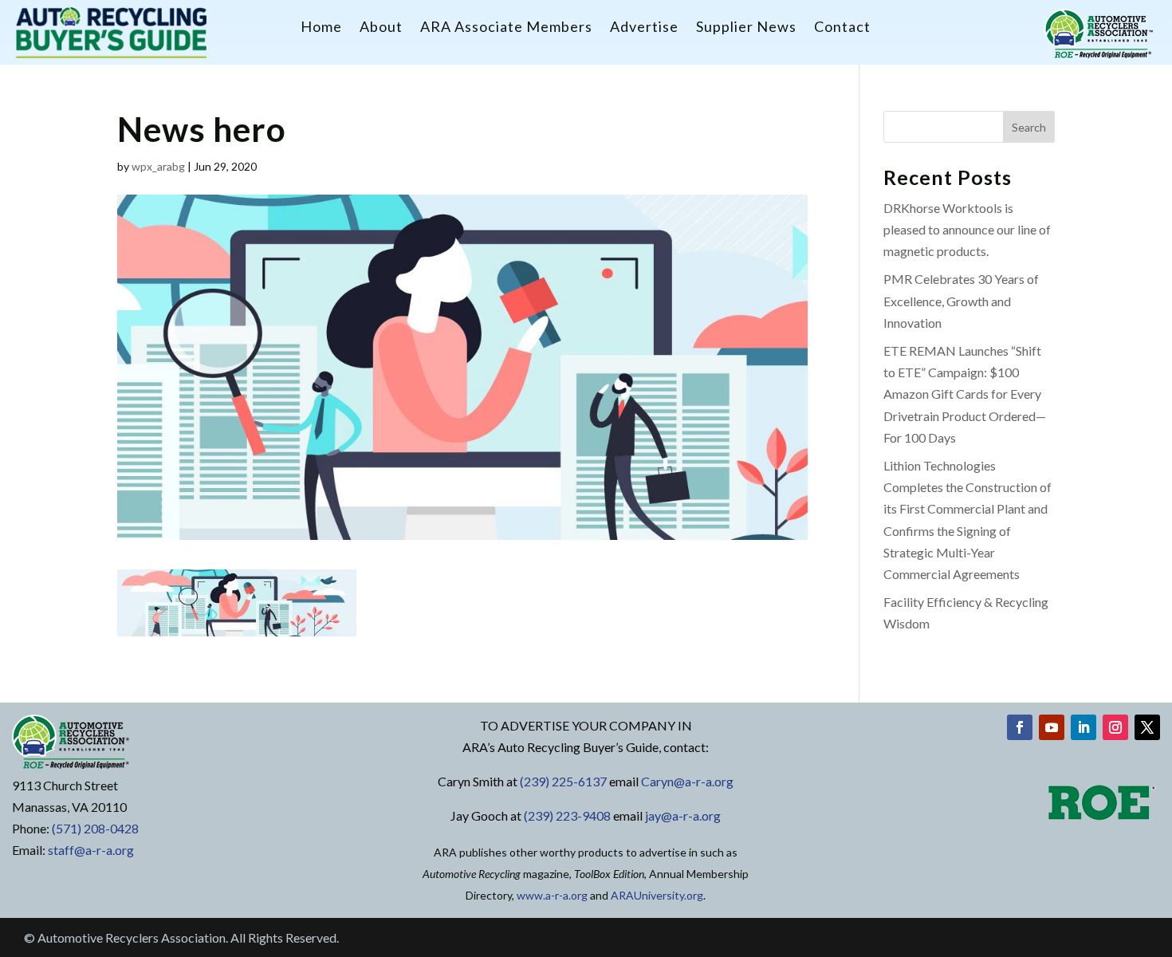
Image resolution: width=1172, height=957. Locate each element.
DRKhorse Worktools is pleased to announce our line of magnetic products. (967, 229)
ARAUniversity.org (657, 895)
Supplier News (746, 28)
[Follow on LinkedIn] (1083, 727)
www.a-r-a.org (552, 895)
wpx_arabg (158, 166)
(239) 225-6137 (563, 781)
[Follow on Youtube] (1051, 727)
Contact (842, 28)
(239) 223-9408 (567, 815)
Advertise (644, 28)
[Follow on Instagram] (1115, 727)
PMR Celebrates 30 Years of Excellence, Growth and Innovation (961, 300)
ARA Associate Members (506, 28)
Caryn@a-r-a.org (687, 781)
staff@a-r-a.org (91, 849)
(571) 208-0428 (95, 828)
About (381, 28)
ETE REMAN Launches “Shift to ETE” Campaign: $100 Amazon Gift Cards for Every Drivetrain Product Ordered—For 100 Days (964, 394)
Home (321, 28)
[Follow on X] (1147, 727)
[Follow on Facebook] (1019, 727)
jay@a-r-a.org (683, 815)
